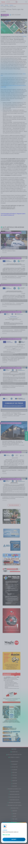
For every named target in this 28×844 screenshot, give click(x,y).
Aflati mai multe (6, 834)
